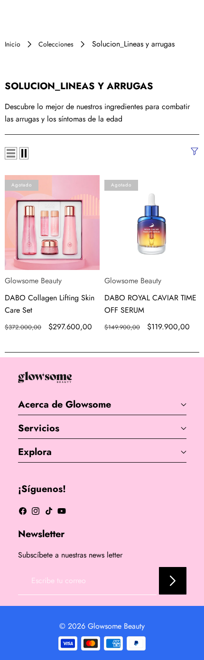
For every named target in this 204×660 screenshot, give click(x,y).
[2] (23, 153)
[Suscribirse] (172, 581)
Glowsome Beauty (33, 280)
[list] (11, 153)
